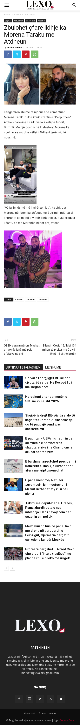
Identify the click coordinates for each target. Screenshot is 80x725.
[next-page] (12, 568)
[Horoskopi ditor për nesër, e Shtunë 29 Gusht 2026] (13, 401)
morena (43, 299)
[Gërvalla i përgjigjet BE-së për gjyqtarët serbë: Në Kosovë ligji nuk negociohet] (13, 382)
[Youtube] (61, 699)
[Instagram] (29, 699)
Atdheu (19, 299)
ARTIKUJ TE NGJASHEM (23, 367)
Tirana (42, 713)
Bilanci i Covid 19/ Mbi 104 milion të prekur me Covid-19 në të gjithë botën (59, 349)
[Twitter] (17, 54)
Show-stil (30, 20)
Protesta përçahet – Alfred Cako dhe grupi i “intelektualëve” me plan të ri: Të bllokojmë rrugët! (49, 553)
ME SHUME (53, 367)
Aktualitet (29, 14)
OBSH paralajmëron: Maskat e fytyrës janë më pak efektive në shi (22, 349)
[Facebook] (8, 54)
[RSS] (40, 699)
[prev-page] (6, 568)
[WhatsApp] (34, 54)
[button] (6, 5)
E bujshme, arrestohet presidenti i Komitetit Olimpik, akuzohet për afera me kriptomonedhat (50, 465)
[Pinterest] (26, 54)
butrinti (31, 299)
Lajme (17, 14)
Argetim (41, 20)
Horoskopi (29, 713)
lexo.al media (14, 47)
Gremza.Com (66, 720)
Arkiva (52, 713)
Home (7, 14)
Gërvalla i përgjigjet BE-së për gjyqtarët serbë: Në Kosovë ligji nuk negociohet (48, 382)
